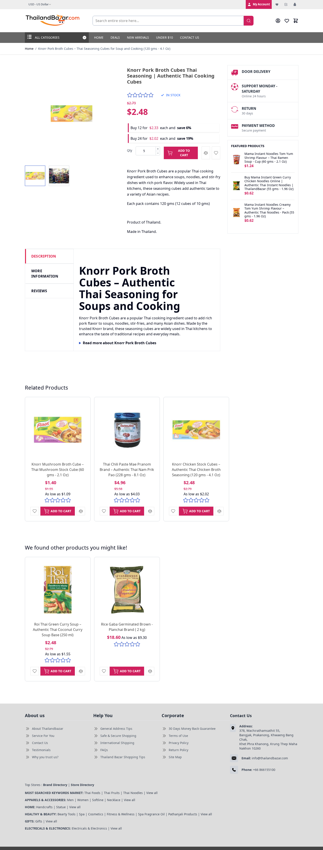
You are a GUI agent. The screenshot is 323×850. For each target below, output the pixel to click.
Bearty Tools (66, 814)
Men (70, 800)
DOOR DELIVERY (256, 71)
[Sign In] (294, 4)
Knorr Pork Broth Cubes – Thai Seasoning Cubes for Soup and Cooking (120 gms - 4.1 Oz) (104, 48)
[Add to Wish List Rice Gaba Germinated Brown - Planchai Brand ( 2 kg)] (104, 671)
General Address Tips (116, 728)
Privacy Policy (178, 743)
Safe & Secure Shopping (118, 736)
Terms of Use (178, 736)
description (43, 256)
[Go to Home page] (53, 20)
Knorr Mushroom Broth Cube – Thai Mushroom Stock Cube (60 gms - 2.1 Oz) (57, 469)
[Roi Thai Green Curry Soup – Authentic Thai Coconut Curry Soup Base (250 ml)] (57, 589)
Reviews (39, 290)
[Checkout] (285, 4)
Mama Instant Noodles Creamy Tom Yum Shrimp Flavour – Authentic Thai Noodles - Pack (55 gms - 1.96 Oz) (269, 210)
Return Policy (178, 750)
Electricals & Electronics (89, 828)
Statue (61, 807)
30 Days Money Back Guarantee (192, 728)
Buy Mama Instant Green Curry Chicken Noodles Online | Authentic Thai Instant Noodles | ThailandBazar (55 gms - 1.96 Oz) (268, 183)
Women (83, 800)
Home (98, 37)
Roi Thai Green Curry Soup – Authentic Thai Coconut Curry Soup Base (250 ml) (57, 629)
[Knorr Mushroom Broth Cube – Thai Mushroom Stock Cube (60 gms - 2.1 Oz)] (57, 429)
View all (152, 793)
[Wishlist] (277, 4)
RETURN (249, 108)
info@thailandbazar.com (270, 758)
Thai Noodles (133, 793)
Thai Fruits (112, 793)
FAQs (104, 750)
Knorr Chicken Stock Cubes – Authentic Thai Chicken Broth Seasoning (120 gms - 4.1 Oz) (196, 469)
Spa (82, 814)
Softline (97, 800)
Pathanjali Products (182, 814)
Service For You (43, 736)
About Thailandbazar (47, 728)
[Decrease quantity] (158, 153)
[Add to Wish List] (216, 152)
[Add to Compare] (206, 152)
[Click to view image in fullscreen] (71, 113)
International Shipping (117, 743)
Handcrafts (44, 807)
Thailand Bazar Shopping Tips (122, 757)
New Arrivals (138, 37)
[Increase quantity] (158, 149)
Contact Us (189, 37)
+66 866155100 (264, 770)
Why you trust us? (45, 757)
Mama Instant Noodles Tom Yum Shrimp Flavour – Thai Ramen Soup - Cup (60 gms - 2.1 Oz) (268, 158)
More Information (44, 273)
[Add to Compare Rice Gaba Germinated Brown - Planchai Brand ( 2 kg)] (150, 671)
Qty (129, 150)
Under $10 (164, 37)
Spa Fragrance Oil (151, 814)
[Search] (249, 21)
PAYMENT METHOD (258, 125)
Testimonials (41, 750)
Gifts (38, 821)
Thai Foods (92, 793)
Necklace (113, 800)
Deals (115, 37)
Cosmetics (95, 814)
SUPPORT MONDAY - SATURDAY (259, 89)
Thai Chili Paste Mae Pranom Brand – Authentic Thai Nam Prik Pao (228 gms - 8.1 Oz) (127, 469)
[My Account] (277, 20)
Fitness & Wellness (121, 814)
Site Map (175, 757)
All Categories (47, 37)
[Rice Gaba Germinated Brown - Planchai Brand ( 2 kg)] (127, 589)
